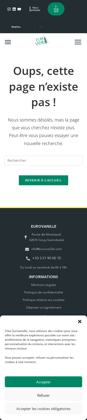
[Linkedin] (14, 9)
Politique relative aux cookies (43, 300)
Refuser (43, 395)
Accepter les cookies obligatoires (43, 408)
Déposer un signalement (43, 307)
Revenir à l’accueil (43, 180)
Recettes (16, 27)
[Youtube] (19, 9)
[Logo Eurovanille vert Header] (42, 41)
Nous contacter (35, 9)
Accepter (43, 382)
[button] (79, 321)
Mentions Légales (43, 285)
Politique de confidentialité (43, 292)
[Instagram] (9, 9)
